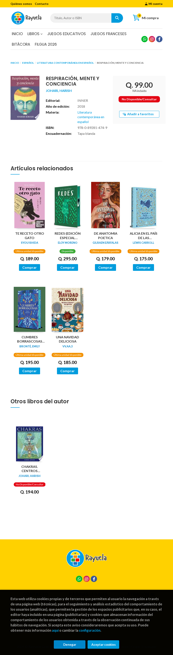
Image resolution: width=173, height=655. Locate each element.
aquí (55, 630)
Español (28, 62)
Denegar (69, 644)
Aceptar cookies (103, 644)
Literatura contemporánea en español (65, 62)
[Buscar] (117, 18)
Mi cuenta (155, 3)
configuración (89, 630)
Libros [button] (34, 33)
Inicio (15, 62)
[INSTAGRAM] (152, 39)
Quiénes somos (21, 3)
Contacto (42, 3)
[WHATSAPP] (144, 39)
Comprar (29, 267)
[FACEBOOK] (159, 39)
